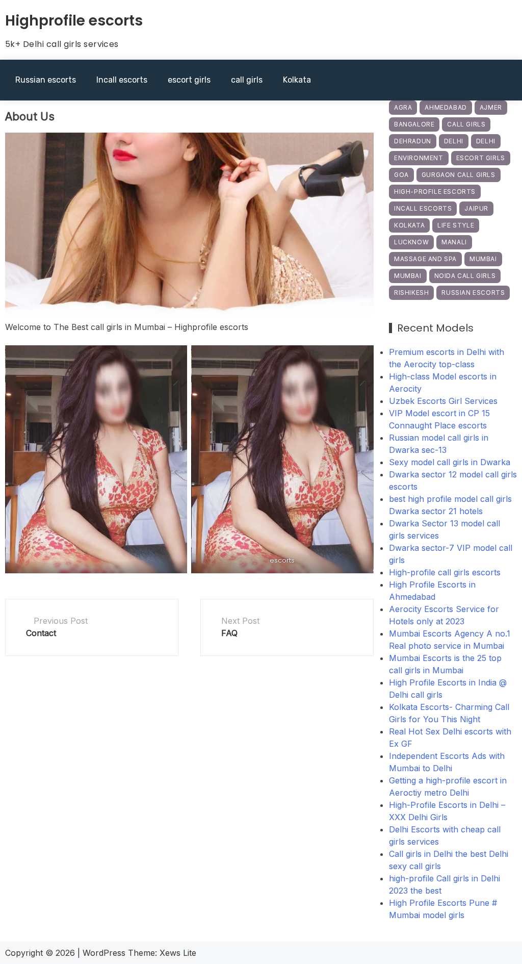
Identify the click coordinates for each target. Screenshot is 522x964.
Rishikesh (411, 292)
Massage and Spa (425, 259)
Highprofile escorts (74, 21)
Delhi (453, 141)
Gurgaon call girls (458, 175)
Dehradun (412, 141)
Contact (41, 633)
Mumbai (483, 259)
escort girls (189, 80)
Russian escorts (45, 80)
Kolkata (297, 80)
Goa (401, 175)
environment (418, 158)
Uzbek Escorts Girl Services (443, 401)
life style (455, 225)
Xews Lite (178, 953)
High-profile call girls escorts (445, 572)
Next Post (240, 621)
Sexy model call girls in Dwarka (449, 462)
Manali (454, 242)
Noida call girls (465, 276)
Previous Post (61, 621)
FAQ (229, 633)
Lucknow (411, 242)
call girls (247, 80)
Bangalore (414, 124)
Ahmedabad (445, 107)
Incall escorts (121, 80)
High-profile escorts (435, 191)
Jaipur (476, 208)
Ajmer (491, 107)
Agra (403, 107)
